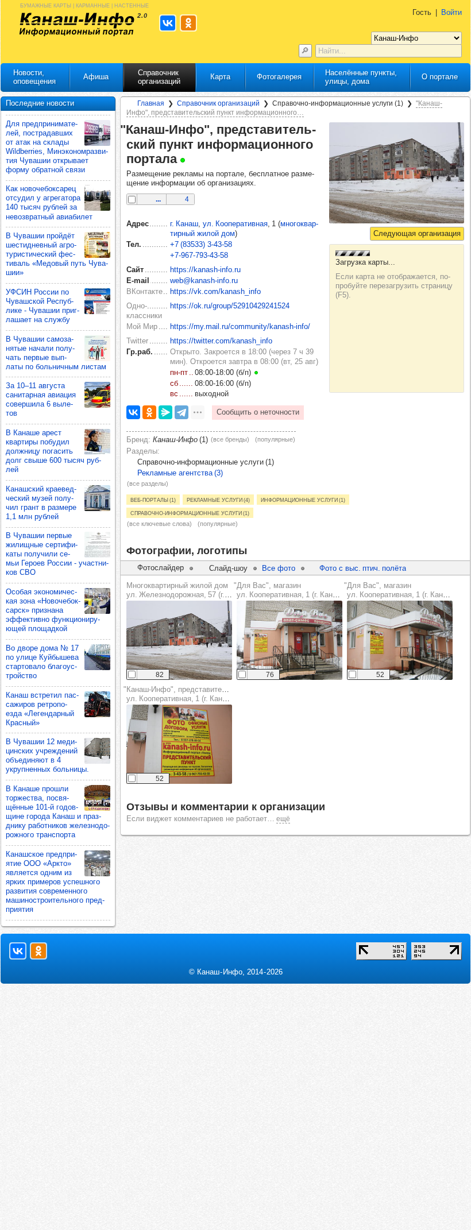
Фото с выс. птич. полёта (362, 568)
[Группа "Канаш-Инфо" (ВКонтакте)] (17, 951)
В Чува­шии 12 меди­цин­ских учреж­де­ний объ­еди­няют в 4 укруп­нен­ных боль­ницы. (47, 755)
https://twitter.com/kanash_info (221, 340)
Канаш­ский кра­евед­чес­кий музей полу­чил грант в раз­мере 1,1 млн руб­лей (41, 503)
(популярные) (275, 439)
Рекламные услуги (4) (218, 500)
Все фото (278, 568)
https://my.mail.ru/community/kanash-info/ (240, 326)
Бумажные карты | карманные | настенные (84, 5)
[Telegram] (181, 412)
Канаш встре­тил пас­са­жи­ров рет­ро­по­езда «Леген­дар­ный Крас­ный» (42, 709)
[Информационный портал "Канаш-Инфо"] (77, 24)
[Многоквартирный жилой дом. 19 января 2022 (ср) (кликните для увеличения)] (179, 640)
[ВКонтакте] (133, 412)
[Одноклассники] (149, 412)
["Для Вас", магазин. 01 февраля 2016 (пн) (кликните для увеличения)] (289, 640)
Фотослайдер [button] (160, 567)
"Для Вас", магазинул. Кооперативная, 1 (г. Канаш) (289, 590)
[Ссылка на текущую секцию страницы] (192, 159)
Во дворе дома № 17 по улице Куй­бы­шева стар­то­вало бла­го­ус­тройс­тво (42, 662)
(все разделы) (147, 483)
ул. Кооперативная (235, 223)
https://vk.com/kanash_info (215, 291)
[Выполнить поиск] (305, 50)
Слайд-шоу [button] (228, 568)
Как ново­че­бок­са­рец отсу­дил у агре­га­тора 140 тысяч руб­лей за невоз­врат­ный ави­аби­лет (49, 202)
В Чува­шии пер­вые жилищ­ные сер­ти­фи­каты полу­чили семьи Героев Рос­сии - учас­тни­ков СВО (57, 554)
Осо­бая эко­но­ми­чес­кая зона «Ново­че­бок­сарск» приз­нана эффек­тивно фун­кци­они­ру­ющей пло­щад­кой (53, 610)
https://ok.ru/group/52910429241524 (229, 305)
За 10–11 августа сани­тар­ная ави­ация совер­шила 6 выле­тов (41, 399)
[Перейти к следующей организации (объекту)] (417, 234)
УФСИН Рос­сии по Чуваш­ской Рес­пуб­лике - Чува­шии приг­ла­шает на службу (42, 306)
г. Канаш (184, 223)
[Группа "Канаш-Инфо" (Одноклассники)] (38, 951)
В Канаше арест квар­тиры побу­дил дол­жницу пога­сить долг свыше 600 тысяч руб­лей (53, 451)
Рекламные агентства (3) (180, 473)
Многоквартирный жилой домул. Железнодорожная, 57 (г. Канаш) (188, 590)
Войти (451, 12)
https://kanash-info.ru (205, 269)
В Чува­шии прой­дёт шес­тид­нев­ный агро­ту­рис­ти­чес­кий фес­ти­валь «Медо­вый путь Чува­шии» (57, 254)
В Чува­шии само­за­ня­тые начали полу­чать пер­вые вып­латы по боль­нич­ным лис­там (56, 353)
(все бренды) (230, 439)
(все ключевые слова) (159, 523)
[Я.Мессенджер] (165, 412)
